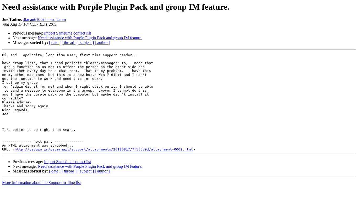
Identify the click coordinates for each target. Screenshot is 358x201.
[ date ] (55, 42)
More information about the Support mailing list (41, 182)
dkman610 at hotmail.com (44, 19)
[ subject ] (86, 42)
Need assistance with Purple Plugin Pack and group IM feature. (90, 38)
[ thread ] (69, 42)
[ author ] (102, 42)
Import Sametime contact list (67, 33)
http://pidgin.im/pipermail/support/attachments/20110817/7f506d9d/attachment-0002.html (104, 149)
